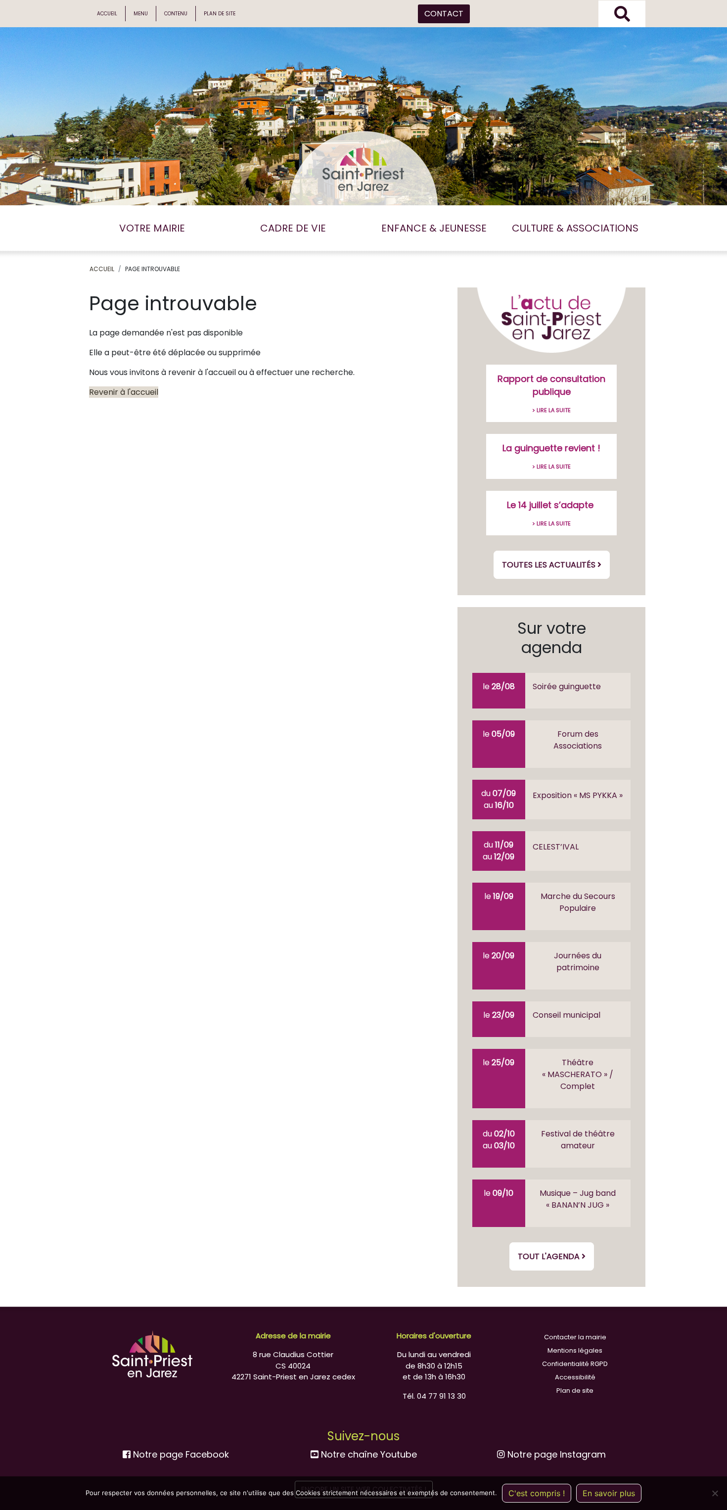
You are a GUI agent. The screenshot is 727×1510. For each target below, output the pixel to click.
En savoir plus (609, 1493)
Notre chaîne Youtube (367, 1454)
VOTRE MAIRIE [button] (152, 228)
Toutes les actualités (549, 564)
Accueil (107, 13)
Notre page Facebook (180, 1454)
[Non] (715, 1493)
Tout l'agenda (550, 1256)
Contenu (175, 13)
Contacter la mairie (575, 1337)
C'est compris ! (536, 1493)
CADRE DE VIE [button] (293, 228)
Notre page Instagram (555, 1454)
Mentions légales (574, 1350)
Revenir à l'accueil (123, 392)
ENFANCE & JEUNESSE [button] (434, 228)
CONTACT (443, 13)
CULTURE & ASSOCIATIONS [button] (575, 228)
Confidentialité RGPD (575, 1363)
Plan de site (219, 13)
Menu (141, 13)
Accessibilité (575, 1377)
